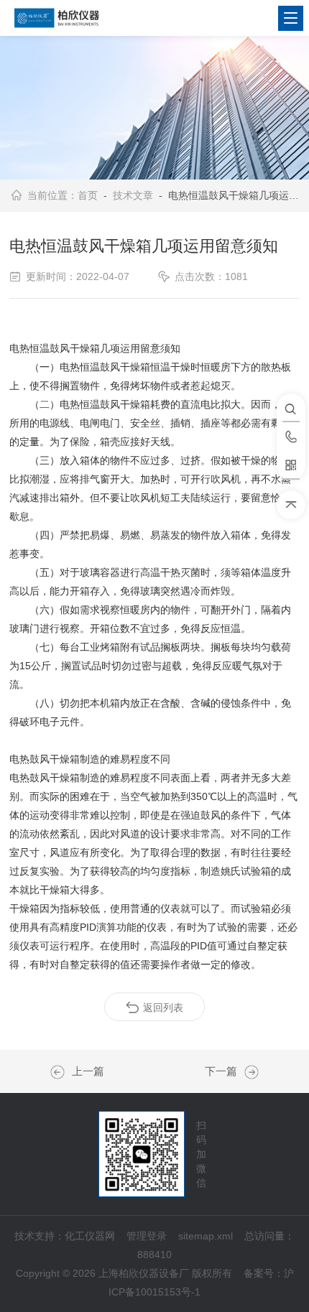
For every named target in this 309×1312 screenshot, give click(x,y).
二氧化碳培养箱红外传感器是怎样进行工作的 (61, 1072)
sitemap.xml (205, 1236)
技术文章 (133, 195)
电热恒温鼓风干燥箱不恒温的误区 (248, 1072)
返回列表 (163, 1007)
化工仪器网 (90, 1236)
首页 (88, 195)
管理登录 (146, 1236)
